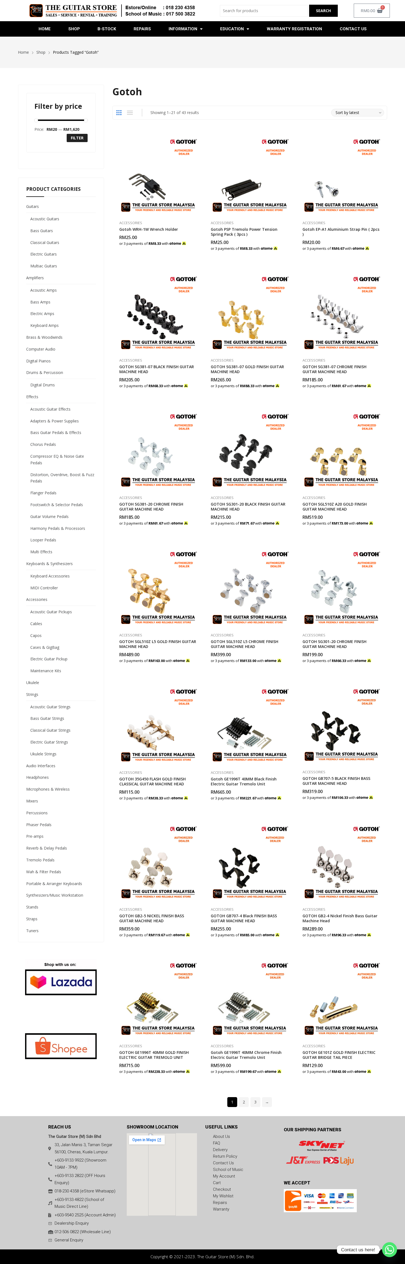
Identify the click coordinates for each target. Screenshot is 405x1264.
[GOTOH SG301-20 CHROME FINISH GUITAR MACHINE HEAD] (341, 585)
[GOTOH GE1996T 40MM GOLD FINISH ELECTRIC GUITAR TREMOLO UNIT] (158, 996)
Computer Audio (40, 349)
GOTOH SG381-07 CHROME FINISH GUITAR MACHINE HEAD (334, 369)
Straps (31, 918)
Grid (119, 112)
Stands (32, 907)
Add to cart (196, 240)
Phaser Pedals (39, 824)
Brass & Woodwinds (44, 337)
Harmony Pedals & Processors (57, 528)
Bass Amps (40, 302)
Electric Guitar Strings (49, 742)
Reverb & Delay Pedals (46, 848)
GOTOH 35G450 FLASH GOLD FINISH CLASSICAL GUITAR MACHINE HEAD (152, 781)
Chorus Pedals (43, 444)
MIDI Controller (44, 587)
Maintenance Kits (45, 670)
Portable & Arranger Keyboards (54, 883)
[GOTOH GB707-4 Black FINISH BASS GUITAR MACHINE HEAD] (249, 860)
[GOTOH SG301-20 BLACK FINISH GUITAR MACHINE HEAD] (249, 448)
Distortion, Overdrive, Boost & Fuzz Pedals (62, 478)
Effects (32, 396)
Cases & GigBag (44, 647)
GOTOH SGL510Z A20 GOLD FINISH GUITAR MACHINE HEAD (335, 506)
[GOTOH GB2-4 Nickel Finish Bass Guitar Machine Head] (341, 860)
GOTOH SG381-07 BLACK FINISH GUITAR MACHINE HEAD (156, 369)
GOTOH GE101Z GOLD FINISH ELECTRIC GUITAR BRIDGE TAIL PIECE (339, 1055)
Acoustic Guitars (44, 218)
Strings (32, 694)
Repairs (142, 28)
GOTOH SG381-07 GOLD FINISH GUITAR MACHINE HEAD (247, 369)
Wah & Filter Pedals (43, 871)
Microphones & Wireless (48, 789)
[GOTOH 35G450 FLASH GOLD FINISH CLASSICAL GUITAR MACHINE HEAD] (158, 723)
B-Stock (107, 28)
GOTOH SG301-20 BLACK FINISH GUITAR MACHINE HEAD (248, 506)
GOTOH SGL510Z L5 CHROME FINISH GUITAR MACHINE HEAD (244, 644)
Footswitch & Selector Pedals (56, 504)
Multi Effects (41, 551)
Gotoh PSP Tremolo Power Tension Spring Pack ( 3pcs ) (244, 232)
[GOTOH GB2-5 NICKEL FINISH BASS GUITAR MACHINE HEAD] (158, 860)
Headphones (37, 777)
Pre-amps (35, 836)
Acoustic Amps (43, 290)
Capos (36, 635)
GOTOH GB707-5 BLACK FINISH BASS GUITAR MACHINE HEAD (336, 781)
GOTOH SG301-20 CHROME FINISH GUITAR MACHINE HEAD (334, 644)
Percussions (37, 812)
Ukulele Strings (43, 753)
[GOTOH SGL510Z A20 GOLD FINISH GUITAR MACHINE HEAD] (341, 448)
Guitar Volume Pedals (49, 516)
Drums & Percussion (44, 372)
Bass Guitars (41, 230)
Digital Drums (42, 384)
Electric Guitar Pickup (49, 658)
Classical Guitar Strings (50, 730)
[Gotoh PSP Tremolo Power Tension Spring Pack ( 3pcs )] (249, 173)
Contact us (353, 28)
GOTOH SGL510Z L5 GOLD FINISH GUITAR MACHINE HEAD (157, 644)
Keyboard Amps (44, 325)
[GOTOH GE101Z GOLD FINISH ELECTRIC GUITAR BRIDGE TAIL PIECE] (341, 996)
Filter (77, 137)
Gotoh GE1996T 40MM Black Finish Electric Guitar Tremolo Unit (244, 781)
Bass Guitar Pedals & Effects (55, 432)
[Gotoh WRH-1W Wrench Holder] (158, 173)
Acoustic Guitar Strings (50, 706)
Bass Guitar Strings (47, 718)
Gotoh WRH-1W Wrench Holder (148, 229)
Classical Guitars (44, 242)
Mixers (32, 801)
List (130, 112)
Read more (196, 795)
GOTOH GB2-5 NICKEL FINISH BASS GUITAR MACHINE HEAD (151, 918)
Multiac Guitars (43, 265)
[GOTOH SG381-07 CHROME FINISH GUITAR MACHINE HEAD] (341, 310)
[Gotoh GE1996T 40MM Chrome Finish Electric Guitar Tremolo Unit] (249, 996)
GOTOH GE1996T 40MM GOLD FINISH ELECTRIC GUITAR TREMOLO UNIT (154, 1055)
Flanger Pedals (43, 492)
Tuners (32, 930)
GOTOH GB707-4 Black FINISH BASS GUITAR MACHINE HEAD (244, 918)
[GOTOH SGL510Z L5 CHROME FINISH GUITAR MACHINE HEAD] (249, 585)
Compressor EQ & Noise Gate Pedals (57, 459)
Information (183, 28)
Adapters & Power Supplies (54, 421)
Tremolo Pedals (40, 859)
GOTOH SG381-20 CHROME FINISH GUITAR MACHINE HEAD (151, 506)
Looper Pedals (43, 540)
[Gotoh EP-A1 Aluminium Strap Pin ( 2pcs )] (341, 173)
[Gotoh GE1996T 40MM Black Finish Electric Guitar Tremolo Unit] (249, 723)
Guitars (32, 206)
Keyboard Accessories (50, 576)
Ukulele (32, 682)
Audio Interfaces (40, 765)
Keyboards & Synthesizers (49, 563)
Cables (36, 623)
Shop (74, 28)
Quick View (196, 136)
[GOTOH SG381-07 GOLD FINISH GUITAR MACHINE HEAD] (249, 310)
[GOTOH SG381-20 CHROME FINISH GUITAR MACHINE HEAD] (158, 448)
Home (45, 28)
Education (232, 28)
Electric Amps (42, 313)
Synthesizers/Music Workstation (54, 895)
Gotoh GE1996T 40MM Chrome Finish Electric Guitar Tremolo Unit (246, 1055)
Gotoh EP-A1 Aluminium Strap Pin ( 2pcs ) (341, 232)
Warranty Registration (294, 28)
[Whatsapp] (389, 1249)
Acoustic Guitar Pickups (51, 611)
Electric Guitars (43, 254)
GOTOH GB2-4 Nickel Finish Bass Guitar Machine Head (340, 918)
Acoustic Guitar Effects (50, 409)
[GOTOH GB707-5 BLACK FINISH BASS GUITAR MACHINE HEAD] (341, 722)
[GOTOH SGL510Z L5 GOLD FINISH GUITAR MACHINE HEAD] (158, 585)
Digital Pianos (38, 361)
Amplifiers (35, 277)
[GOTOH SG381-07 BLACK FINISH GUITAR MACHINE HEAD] (158, 310)
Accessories (130, 222)
